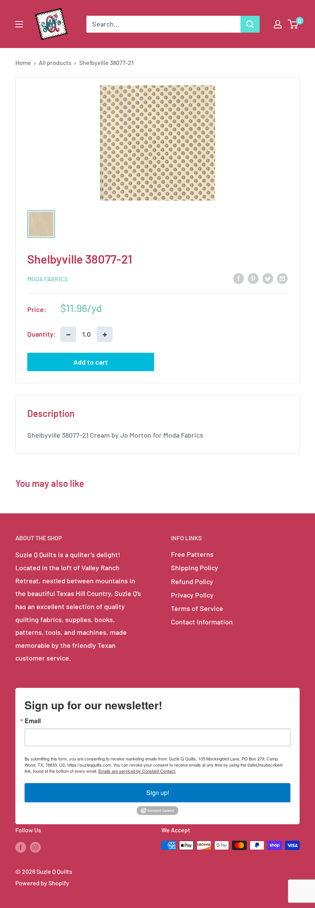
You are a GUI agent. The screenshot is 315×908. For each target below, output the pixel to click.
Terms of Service (197, 608)
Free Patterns (192, 554)
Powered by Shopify (42, 882)
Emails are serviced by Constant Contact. (137, 771)
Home (23, 62)
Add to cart (90, 362)
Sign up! (157, 792)
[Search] (250, 24)
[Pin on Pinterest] (253, 278)
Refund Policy (192, 581)
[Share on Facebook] (238, 278)
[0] (293, 24)
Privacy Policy (192, 595)
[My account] (278, 24)
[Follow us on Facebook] (20, 847)
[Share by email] (282, 278)
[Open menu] (19, 24)
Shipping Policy (194, 567)
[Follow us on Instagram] (35, 847)
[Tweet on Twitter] (267, 278)
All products (55, 62)
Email (33, 721)
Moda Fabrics (47, 278)
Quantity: (41, 334)
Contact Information (202, 622)
